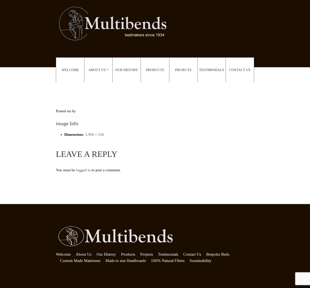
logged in (83, 170)
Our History (126, 70)
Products (155, 70)
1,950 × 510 (94, 134)
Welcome (70, 70)
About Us (97, 70)
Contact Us (240, 70)
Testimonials (211, 70)
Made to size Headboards (125, 260)
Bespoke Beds (217, 254)
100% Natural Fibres (168, 260)
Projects (183, 70)
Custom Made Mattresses (80, 260)
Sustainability (201, 260)
